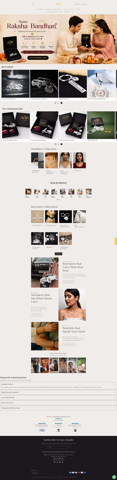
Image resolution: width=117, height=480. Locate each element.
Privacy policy (53, 477)
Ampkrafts (35, 477)
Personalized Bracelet (36, 171)
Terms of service (59, 477)
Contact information (73, 477)
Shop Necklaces (36, 314)
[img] (58, 419)
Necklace (77, 170)
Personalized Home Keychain (65, 226)
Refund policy (47, 477)
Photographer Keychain (64, 248)
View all (58, 253)
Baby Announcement (79, 226)
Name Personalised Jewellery (64, 172)
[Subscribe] (68, 447)
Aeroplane (49, 247)
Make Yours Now (68, 281)
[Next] (61, 103)
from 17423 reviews (58, 420)
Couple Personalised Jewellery (50, 172)
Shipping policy (66, 477)
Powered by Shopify (40, 477)
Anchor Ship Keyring (36, 248)
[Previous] (55, 103)
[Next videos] (83, 365)
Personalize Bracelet (69, 344)
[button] (32, 4)
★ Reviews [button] (115, 241)
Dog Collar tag (50, 225)
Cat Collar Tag (36, 225)
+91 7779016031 (60, 458)
